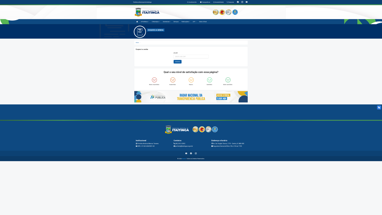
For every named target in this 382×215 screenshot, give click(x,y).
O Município (155, 21)
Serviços (176, 21)
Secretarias (166, 21)
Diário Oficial (203, 21)
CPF (176, 53)
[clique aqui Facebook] (191, 153)
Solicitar (177, 61)
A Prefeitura (144, 21)
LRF (194, 21)
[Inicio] (137, 21)
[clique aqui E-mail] (186, 153)
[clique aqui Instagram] (196, 153)
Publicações (185, 21)
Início (137, 42)
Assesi (184, 158)
